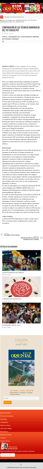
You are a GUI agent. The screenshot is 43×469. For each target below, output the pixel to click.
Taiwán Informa (5, 441)
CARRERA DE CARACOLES (12, 299)
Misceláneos (4, 431)
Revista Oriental (5, 413)
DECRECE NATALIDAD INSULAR (14, 17)
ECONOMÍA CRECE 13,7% (11, 325)
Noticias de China (5, 435)
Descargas (3, 419)
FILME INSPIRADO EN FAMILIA (13, 272)
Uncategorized (10, 20)
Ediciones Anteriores (6, 416)
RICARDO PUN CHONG (12, 234)
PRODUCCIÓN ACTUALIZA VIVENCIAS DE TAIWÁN (30, 238)
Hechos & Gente (5, 425)
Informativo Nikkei (6, 428)
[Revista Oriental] (22, 7)
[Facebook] (21, 464)
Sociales (3, 438)
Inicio (3, 20)
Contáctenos (4, 422)
